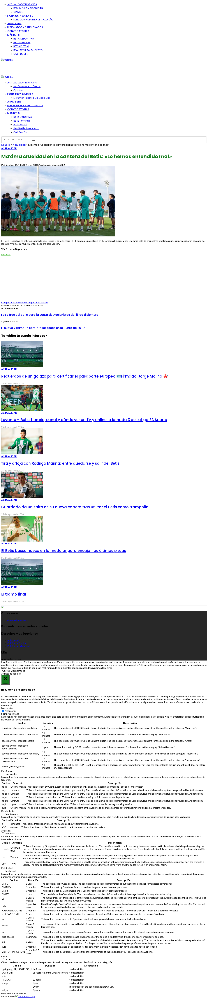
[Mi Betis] (7, 59)
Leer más (6, 254)
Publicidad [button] (6, 868)
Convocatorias (18, 31)
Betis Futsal (21, 46)
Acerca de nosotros (17, 619)
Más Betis (13, 35)
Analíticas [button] (6, 830)
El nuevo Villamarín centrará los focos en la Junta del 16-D (43, 328)
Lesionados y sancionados (25, 27)
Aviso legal (13, 640)
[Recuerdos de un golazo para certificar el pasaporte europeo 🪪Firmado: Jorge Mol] (22, 366)
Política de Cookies (17, 643)
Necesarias (10, 710)
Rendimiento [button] (7, 811)
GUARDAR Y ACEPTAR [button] (13, 993)
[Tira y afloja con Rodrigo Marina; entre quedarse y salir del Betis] (22, 453)
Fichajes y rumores (20, 16)
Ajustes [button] (6, 670)
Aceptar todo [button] (18, 670)
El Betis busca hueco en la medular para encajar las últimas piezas (63, 550)
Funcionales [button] (7, 771)
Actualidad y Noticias (22, 4)
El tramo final (13, 594)
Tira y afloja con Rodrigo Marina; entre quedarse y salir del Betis (60, 463)
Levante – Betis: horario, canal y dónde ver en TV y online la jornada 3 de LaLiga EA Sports (84, 419)
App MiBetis (14, 23)
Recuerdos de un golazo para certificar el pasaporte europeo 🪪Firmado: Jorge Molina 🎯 (84, 376)
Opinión (18, 12)
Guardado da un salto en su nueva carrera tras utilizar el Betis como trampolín (74, 506)
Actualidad (9, 148)
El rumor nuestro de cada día (33, 19)
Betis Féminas (21, 42)
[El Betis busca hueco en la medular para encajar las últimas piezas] (22, 540)
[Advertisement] (56, 68)
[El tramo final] (22, 584)
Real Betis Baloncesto (28, 50)
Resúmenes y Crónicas (28, 8)
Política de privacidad (18, 645)
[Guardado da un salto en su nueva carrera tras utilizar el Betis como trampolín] (22, 496)
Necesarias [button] (7, 707)
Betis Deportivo (23, 38)
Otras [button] (4, 956)
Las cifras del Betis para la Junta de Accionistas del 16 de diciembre (49, 315)
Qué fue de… (20, 54)
